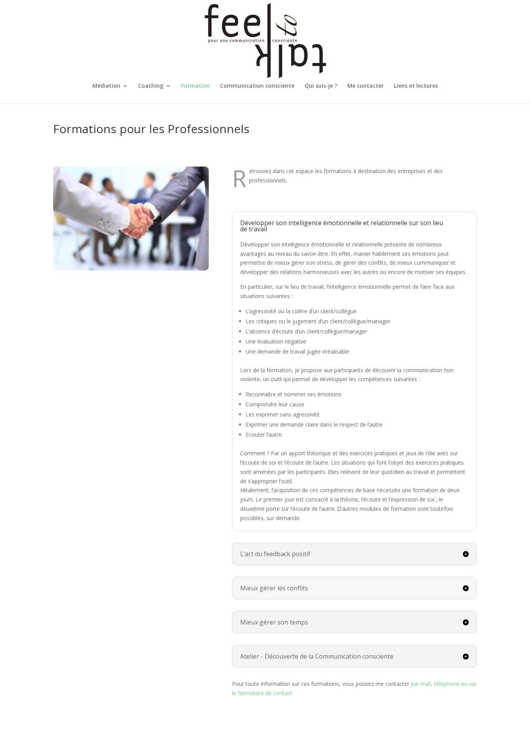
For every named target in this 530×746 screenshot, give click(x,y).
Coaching (150, 86)
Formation (195, 86)
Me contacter (365, 86)
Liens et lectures (416, 86)
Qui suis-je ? (321, 86)
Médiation (106, 86)
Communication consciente (257, 86)
